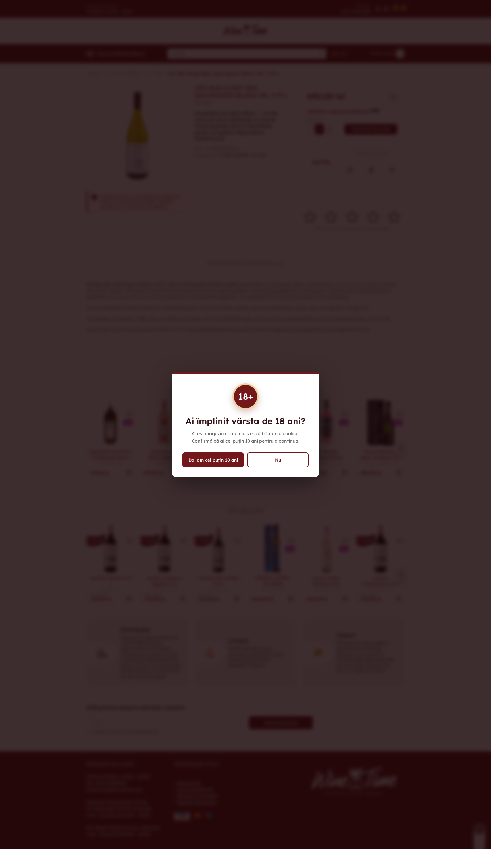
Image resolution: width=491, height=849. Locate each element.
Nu (278, 460)
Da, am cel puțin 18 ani (213, 460)
